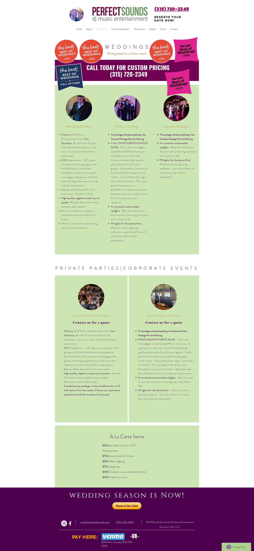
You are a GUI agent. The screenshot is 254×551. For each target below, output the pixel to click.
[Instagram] (64, 523)
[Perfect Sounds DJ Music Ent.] (70, 523)
